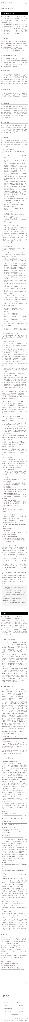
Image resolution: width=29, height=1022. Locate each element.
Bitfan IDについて (21, 1002)
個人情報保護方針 (8, 1008)
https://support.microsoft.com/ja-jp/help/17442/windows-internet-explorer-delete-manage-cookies (14, 830)
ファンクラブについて (8, 1002)
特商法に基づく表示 (8, 1011)
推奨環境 (21, 1011)
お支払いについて (8, 1005)
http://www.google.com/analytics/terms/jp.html (13, 734)
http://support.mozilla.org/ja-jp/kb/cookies (12, 837)
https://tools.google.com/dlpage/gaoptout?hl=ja (14, 743)
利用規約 (21, 1005)
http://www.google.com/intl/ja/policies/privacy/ (12, 969)
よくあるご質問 (14, 1014)
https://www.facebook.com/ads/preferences (13, 870)
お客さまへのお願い (21, 1008)
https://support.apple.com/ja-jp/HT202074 (12, 903)
